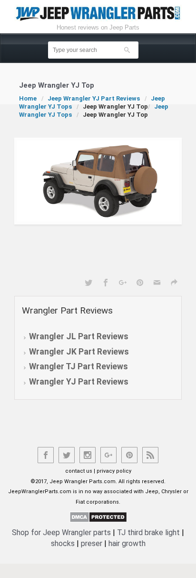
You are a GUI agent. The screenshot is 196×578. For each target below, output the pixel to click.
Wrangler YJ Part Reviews (78, 381)
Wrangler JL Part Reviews (78, 336)
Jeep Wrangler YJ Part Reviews (94, 98)
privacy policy (114, 471)
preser (91, 543)
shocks (63, 543)
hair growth (127, 543)
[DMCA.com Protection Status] (98, 516)
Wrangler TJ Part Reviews (78, 366)
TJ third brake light (148, 532)
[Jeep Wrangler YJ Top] (98, 181)
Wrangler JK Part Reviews (79, 351)
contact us (78, 471)
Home (28, 98)
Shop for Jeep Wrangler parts (61, 532)
